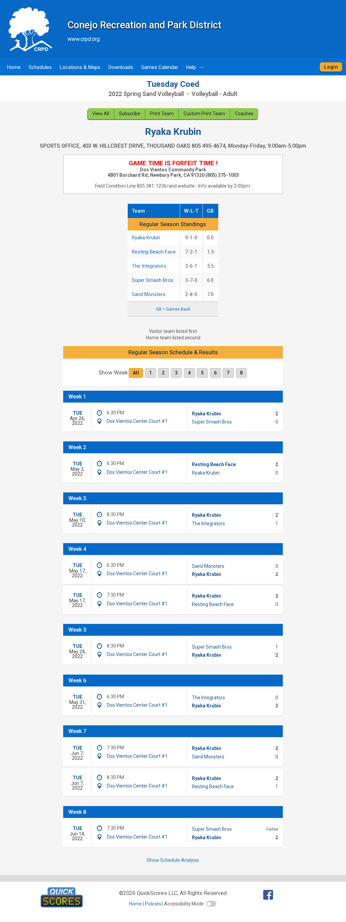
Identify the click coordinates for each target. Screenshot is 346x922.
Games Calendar (159, 67)
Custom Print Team (204, 113)
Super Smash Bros (152, 280)
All (136, 372)
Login (331, 67)
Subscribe (129, 113)
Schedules (40, 67)
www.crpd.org (84, 39)
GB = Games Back (173, 309)
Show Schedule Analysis (173, 860)
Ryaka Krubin (146, 238)
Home (14, 67)
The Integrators (149, 266)
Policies (153, 903)
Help (195, 67)
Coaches (244, 113)
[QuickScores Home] (62, 905)
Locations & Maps (80, 67)
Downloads (120, 67)
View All (100, 113)
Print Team (162, 113)
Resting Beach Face (154, 252)
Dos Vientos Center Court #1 (137, 421)
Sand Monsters (149, 294)
